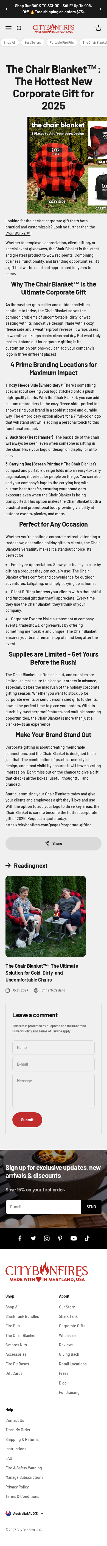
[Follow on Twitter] (33, 1238)
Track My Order (17, 1429)
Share (57, 843)
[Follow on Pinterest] (60, 1238)
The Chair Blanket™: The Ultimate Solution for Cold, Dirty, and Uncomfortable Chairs (41, 973)
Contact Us (14, 1420)
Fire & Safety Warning (23, 1468)
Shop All (10, 42)
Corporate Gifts (72, 1325)
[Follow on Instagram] (46, 1238)
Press (64, 1373)
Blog (63, 1383)
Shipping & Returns (22, 1439)
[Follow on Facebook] (19, 1238)
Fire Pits (12, 1325)
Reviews (66, 1344)
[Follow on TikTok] (87, 1238)
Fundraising (69, 1392)
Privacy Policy (22, 1031)
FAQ (8, 1458)
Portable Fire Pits (62, 42)
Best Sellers (32, 42)
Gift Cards (13, 1373)
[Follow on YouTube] (73, 1238)
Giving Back (69, 1354)
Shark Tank (68, 1316)
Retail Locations (73, 1364)
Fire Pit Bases (17, 1364)
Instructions (15, 1448)
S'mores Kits (16, 1344)
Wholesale (68, 1335)
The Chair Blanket (20, 1335)
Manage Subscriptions (24, 1477)
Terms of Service (50, 1031)
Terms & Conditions (22, 1496)
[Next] (101, 9)
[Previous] (6, 9)
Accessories (16, 1354)
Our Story (67, 1307)
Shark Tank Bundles (22, 1316)
